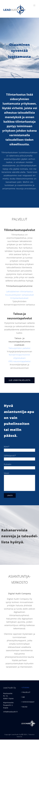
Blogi (24, 707)
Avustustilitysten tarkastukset (19, 295)
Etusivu (25, 687)
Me (23, 697)
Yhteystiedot (28, 702)
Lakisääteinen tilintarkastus (19, 291)
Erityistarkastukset (19, 298)
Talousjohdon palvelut (19, 348)
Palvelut (26, 692)
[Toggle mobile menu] (34, 5)
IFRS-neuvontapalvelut (19, 361)
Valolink (19, 737)
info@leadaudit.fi (10, 712)
